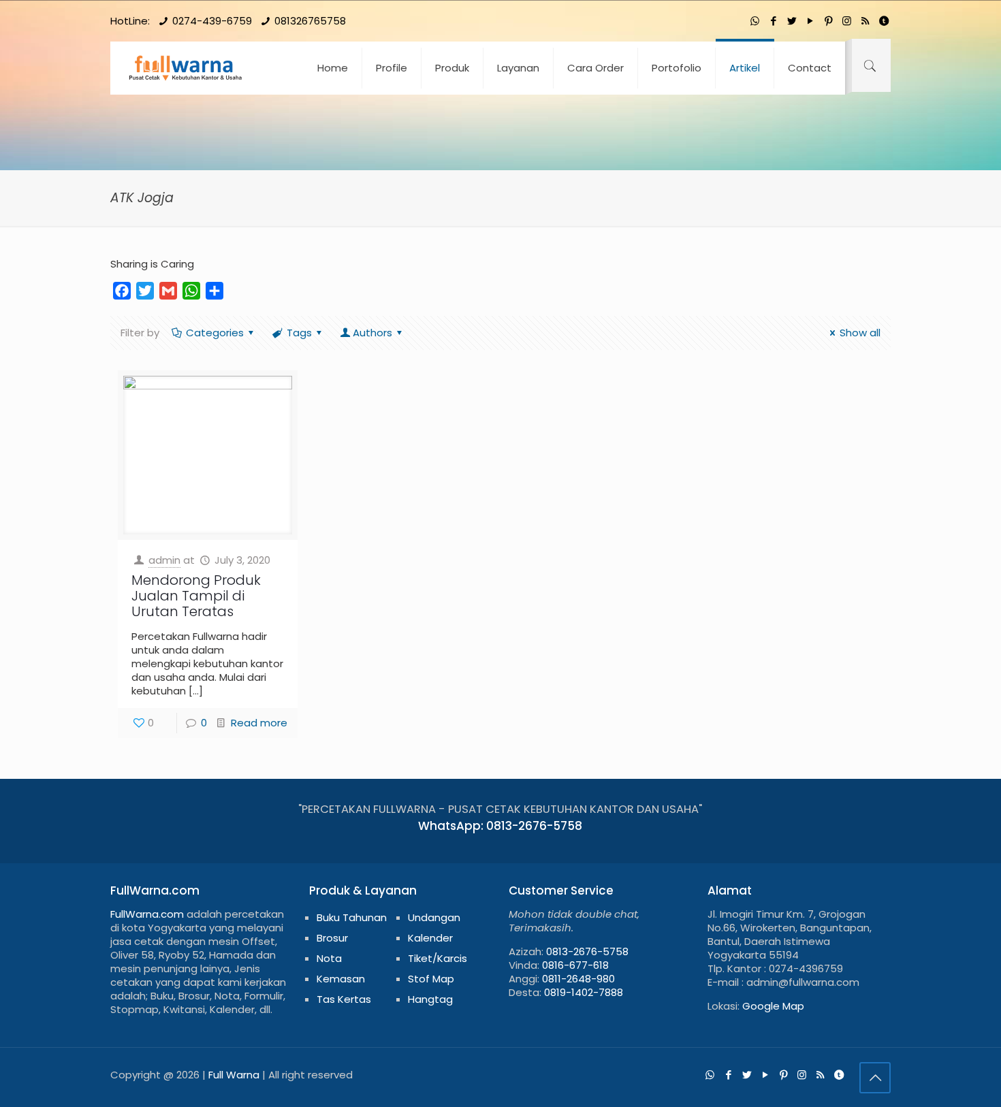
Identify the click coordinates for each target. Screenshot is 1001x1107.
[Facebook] (773, 21)
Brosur (332, 938)
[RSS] (865, 21)
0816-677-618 (575, 965)
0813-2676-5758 (587, 951)
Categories (215, 332)
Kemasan (341, 979)
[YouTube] (810, 21)
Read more (259, 723)
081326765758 (310, 21)
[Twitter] (791, 21)
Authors (372, 332)
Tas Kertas (344, 999)
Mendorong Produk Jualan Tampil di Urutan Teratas (196, 596)
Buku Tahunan (352, 917)
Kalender (430, 938)
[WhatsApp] (755, 21)
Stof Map (431, 979)
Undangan (434, 917)
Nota (329, 958)
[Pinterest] (828, 21)
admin (164, 560)
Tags (299, 332)
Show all (860, 332)
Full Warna (233, 1075)
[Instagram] (847, 21)
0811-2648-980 (578, 979)
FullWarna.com (147, 914)
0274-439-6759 (212, 21)
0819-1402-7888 (583, 992)
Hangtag (430, 999)
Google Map (773, 1006)
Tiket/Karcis (437, 958)
